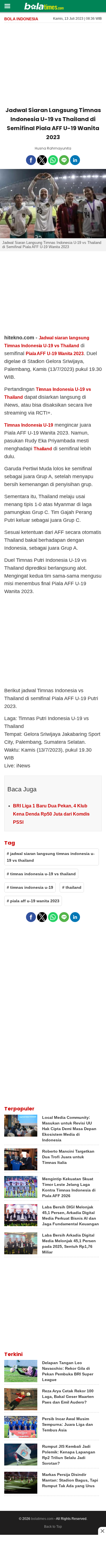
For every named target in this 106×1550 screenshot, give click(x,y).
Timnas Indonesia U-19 (28, 425)
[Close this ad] (102, 1531)
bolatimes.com (42, 1519)
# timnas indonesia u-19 (30, 887)
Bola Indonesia (21, 19)
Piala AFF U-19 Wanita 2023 (55, 353)
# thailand (71, 887)
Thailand (43, 448)
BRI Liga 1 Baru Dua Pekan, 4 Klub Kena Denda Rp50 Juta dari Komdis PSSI (51, 814)
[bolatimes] (44, 7)
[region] (53, 63)
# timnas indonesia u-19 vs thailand (41, 874)
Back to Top (53, 1527)
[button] (7, 6)
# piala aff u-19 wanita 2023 (33, 901)
